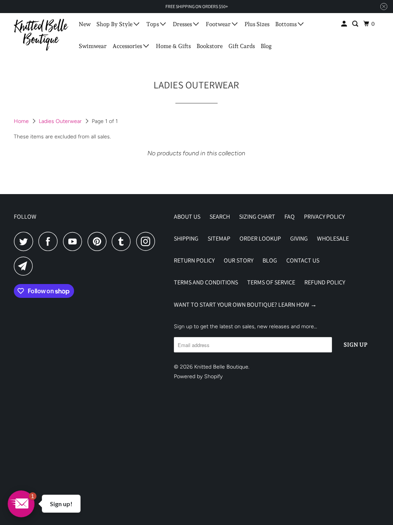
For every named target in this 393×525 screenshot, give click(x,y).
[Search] (356, 24)
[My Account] (345, 24)
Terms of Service (271, 282)
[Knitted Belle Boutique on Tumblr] (123, 241)
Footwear (219, 24)
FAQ (289, 217)
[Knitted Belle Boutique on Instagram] (147, 241)
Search (220, 217)
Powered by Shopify (198, 376)
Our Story (238, 260)
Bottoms (286, 24)
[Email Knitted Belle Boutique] (25, 266)
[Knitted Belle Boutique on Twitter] (25, 241)
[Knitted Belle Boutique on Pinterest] (99, 241)
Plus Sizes (256, 24)
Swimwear (93, 46)
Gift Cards (241, 46)
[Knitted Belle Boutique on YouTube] (74, 241)
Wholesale (333, 238)
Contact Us (302, 260)
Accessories (127, 46)
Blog (266, 46)
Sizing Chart (257, 217)
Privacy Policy (324, 217)
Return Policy (194, 260)
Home (22, 121)
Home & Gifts (173, 46)
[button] (21, 503)
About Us (187, 217)
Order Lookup (260, 238)
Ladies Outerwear (61, 121)
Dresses (183, 24)
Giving (299, 238)
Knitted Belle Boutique (221, 367)
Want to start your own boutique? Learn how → (245, 305)
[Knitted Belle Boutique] (41, 35)
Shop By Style (115, 24)
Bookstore (209, 46)
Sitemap (219, 238)
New (85, 24)
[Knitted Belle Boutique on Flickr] (163, 241)
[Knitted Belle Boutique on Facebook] (49, 241)
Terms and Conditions (206, 282)
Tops (153, 24)
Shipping (186, 238)
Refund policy (324, 282)
